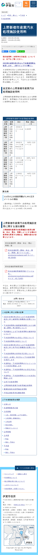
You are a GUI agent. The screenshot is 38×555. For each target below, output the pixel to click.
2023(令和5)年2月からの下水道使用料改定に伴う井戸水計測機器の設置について (20, 347)
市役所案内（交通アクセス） (14, 488)
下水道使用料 (6, 19)
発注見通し (9, 425)
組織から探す (22, 474)
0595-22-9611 (19, 505)
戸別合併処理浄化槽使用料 (14, 393)
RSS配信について (10, 477)
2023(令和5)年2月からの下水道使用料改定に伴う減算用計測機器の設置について (20, 319)
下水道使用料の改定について (15, 341)
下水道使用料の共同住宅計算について (19, 353)
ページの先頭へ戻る (27, 468)
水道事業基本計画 (11, 408)
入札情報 (7, 411)
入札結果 (8, 421)
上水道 (6, 435)
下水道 (22, 15)
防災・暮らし (13, 15)
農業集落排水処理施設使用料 (15, 389)
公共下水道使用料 (11, 382)
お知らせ (7, 404)
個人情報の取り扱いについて (14, 481)
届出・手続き (10, 442)
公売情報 (7, 432)
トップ (3, 15)
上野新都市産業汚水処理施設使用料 (18, 385)
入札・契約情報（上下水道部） (16, 415)
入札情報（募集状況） (13, 418)
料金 (7, 439)
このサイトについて (11, 485)
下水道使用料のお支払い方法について (19, 338)
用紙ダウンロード (11, 428)
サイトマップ (9, 474)
